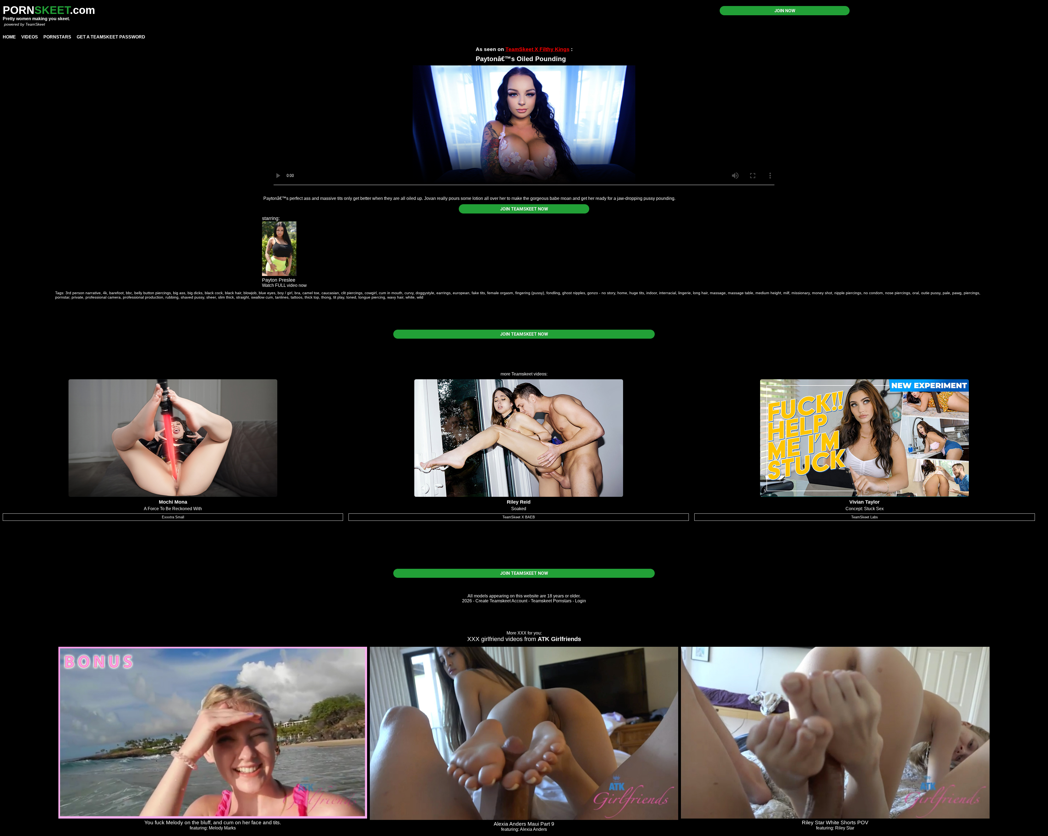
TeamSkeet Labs (864, 517)
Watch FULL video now (284, 285)
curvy (408, 293)
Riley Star (844, 828)
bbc (129, 293)
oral (915, 293)
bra (297, 293)
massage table (740, 293)
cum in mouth (390, 293)
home (622, 293)
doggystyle (425, 293)
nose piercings (897, 293)
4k (105, 293)
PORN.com (49, 10)
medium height (768, 293)
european (461, 293)
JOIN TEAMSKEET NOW (524, 209)
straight (242, 297)
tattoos (296, 297)
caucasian (330, 293)
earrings (443, 293)
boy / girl (285, 293)
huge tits (636, 293)
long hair (700, 293)
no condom (873, 293)
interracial (667, 293)
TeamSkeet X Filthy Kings (537, 49)
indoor (651, 293)
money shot (822, 293)
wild (420, 297)
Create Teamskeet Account (501, 601)
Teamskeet (521, 374)
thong (326, 297)
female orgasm (500, 293)
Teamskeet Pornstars (551, 601)
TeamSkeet (35, 24)
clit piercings (351, 293)
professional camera (103, 297)
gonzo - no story (601, 293)
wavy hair (395, 297)
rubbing (171, 297)
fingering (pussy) (529, 293)
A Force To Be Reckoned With (173, 508)
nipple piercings (847, 293)
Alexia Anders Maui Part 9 (524, 824)
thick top (312, 297)
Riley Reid (519, 502)
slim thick (226, 297)
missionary (800, 293)
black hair (233, 293)
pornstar (62, 297)
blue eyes (267, 293)
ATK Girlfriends (559, 639)
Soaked (518, 508)
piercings (971, 293)
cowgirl (371, 293)
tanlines (281, 297)
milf (786, 293)
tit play (338, 297)
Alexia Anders (533, 829)
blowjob (250, 293)
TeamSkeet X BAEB (518, 517)
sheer (211, 297)
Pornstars (57, 37)
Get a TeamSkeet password (111, 37)
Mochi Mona (173, 502)
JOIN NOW (784, 10)
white (410, 297)
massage (718, 293)
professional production (143, 297)
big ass (179, 293)
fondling (553, 293)
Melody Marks (222, 828)
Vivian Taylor (864, 502)
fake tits (478, 293)
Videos (29, 37)
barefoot (116, 293)
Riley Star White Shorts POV (835, 822)
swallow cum (262, 297)
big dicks (195, 293)
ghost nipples (573, 293)
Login (580, 601)
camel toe (310, 293)
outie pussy (930, 293)
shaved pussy (192, 297)
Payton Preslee (278, 280)
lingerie (684, 293)
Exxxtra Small (173, 517)
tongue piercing (371, 297)
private (77, 297)
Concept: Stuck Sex (864, 508)
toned (351, 297)
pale (946, 293)
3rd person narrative (83, 293)
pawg (956, 293)
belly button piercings (152, 293)
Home (9, 37)
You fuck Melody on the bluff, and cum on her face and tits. (212, 822)
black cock (214, 293)
